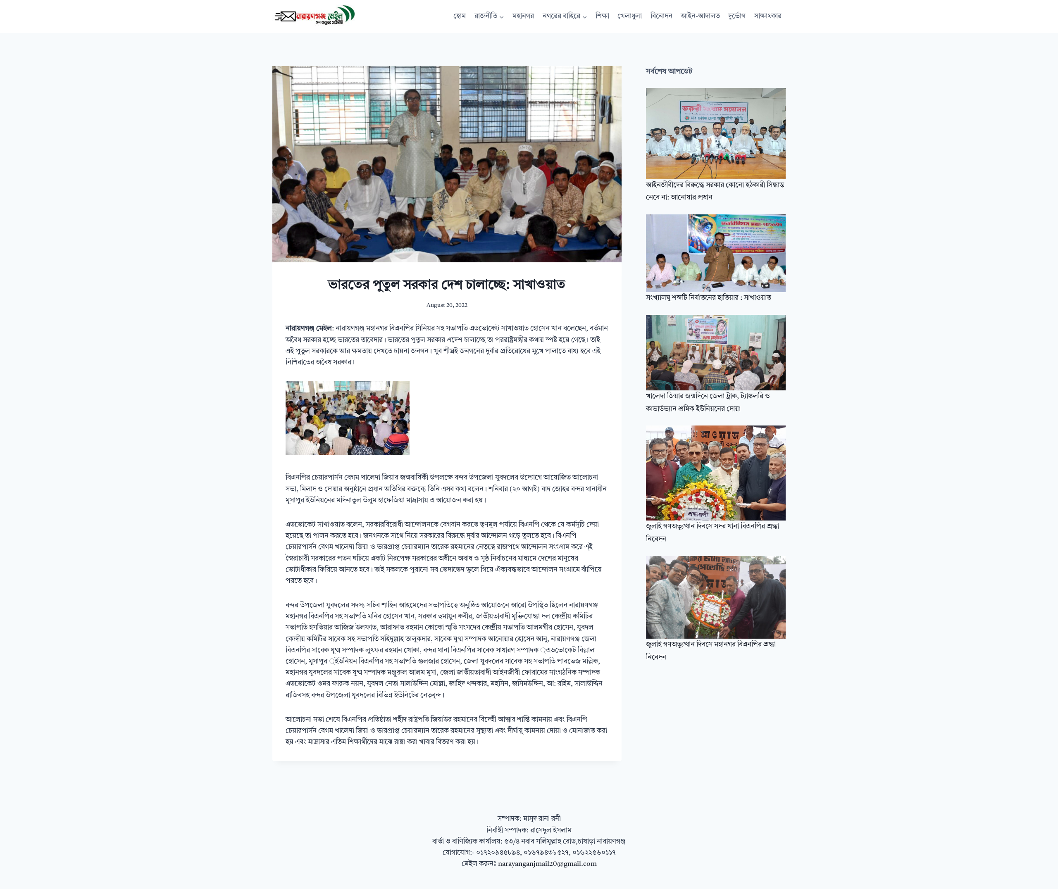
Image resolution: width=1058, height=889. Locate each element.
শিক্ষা (602, 16)
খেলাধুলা (629, 16)
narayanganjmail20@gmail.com (547, 864)
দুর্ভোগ (737, 16)
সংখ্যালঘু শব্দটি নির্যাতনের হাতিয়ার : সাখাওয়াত (708, 298)
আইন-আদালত (700, 16)
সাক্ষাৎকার (768, 16)
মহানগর (523, 16)
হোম (459, 16)
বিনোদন (661, 16)
